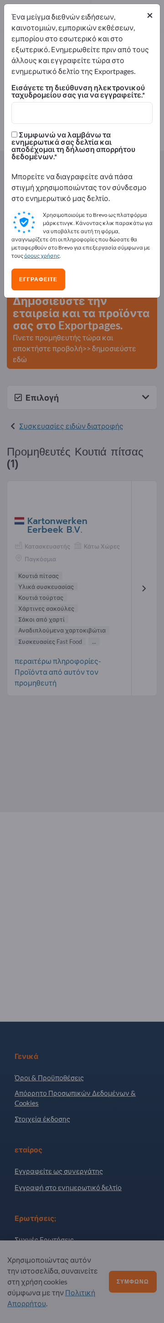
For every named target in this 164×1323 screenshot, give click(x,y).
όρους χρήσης (42, 255)
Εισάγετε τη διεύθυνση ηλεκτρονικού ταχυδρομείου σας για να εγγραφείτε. (78, 91)
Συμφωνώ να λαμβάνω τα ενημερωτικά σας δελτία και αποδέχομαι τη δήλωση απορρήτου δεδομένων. (73, 145)
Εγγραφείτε (38, 279)
